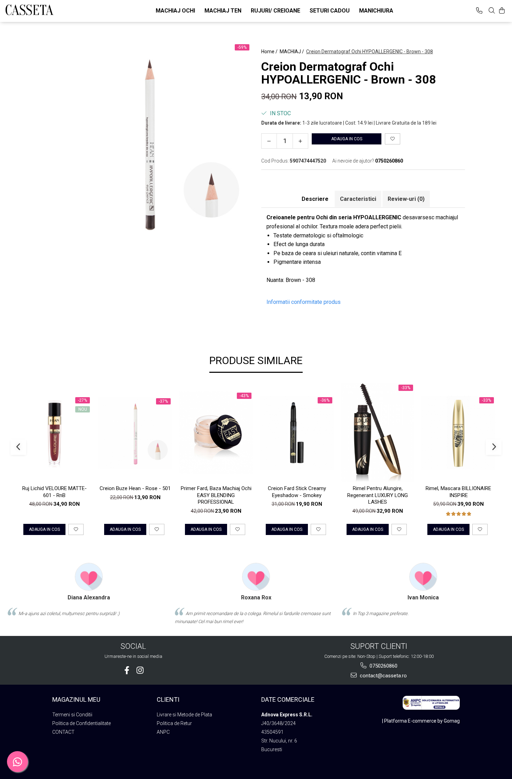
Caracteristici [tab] (358, 199)
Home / (270, 51)
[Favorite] (392, 138)
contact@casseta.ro (382, 675)
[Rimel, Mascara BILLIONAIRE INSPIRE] (458, 433)
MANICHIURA (376, 10)
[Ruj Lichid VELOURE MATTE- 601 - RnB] (54, 433)
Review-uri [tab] (406, 199)
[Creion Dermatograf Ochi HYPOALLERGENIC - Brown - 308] (149, 142)
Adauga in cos (346, 138)
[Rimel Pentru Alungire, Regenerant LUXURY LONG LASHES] (377, 432)
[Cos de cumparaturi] (502, 10)
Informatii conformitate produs (303, 302)
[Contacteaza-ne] (479, 10)
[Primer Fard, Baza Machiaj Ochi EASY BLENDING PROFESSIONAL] (216, 432)
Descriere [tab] (315, 199)
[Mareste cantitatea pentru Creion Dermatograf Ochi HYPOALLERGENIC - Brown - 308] (300, 141)
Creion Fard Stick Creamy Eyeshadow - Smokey (297, 491)
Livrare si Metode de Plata (184, 714)
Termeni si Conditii (72, 714)
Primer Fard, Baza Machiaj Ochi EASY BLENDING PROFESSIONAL (216, 495)
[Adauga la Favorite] (76, 529)
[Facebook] (127, 670)
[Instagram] (140, 670)
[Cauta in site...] (492, 10)
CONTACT (63, 732)
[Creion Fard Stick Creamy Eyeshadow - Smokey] (297, 433)
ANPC (163, 732)
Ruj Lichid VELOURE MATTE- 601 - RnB (54, 491)
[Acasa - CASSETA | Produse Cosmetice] (40, 9)
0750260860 (382, 666)
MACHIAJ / (292, 51)
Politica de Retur (174, 723)
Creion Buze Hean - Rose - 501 (135, 488)
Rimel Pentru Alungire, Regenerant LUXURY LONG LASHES (377, 495)
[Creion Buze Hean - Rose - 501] (135, 433)
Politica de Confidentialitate (81, 723)
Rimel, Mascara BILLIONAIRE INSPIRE (458, 491)
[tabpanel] (149, 142)
